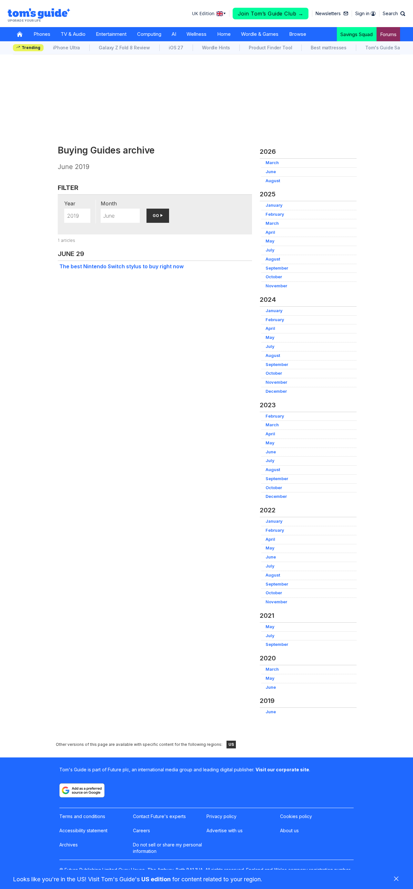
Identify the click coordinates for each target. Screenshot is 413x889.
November (276, 285)
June (271, 171)
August (273, 180)
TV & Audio (73, 34)
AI (174, 34)
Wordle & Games (259, 34)
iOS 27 (176, 47)
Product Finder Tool (270, 47)
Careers (141, 830)
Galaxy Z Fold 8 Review (124, 47)
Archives (68, 844)
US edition (156, 879)
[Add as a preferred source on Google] (82, 790)
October (274, 276)
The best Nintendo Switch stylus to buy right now (121, 266)
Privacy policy (221, 816)
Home (224, 34)
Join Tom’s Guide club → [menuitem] (271, 13)
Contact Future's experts (159, 816)
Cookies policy (296, 816)
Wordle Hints (216, 47)
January (274, 205)
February (275, 214)
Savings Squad (356, 34)
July (270, 250)
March (272, 162)
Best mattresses (329, 47)
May (270, 241)
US (231, 744)
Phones (42, 34)
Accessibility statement (83, 830)
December (276, 391)
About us (289, 830)
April (270, 232)
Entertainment (111, 34)
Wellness (196, 34)
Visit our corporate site (282, 769)
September (277, 268)
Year (70, 203)
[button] (394, 13)
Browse (297, 34)
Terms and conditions (82, 816)
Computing (149, 34)
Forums (388, 34)
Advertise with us (224, 830)
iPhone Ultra (66, 47)
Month (109, 203)
